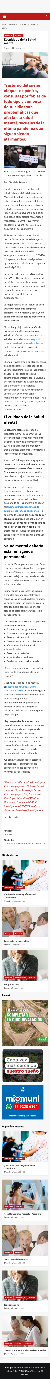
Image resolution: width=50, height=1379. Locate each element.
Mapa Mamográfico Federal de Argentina (22, 1214)
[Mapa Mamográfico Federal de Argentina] (25, 1195)
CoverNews (30, 1371)
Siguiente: (24, 842)
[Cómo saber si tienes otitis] (25, 922)
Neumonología (20, 977)
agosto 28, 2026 (19, 901)
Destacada (9, 887)
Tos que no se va (11, 984)
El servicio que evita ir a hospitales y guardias (25, 1350)
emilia (8, 988)
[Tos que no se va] (25, 965)
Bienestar (8, 934)
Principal (8, 35)
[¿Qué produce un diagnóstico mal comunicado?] (25, 875)
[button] (4, 16)
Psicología (18, 35)
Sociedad (28, 1343)
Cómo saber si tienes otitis (16, 941)
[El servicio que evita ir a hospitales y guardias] (25, 1331)
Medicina (8, 977)
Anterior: (9, 832)
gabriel (8, 48)
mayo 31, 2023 (20, 48)
